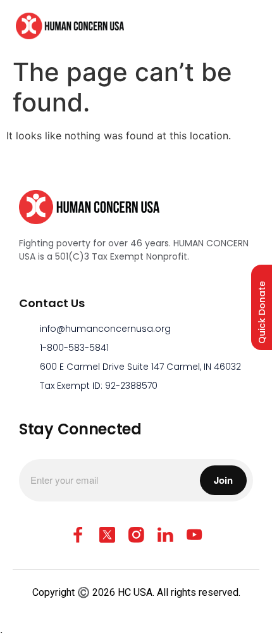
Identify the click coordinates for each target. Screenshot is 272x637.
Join (223, 480)
